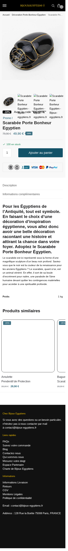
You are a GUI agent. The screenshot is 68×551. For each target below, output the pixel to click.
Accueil (6, 15)
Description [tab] (10, 185)
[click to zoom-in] (33, 49)
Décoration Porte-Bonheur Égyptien (29, 15)
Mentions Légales (13, 494)
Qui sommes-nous (13, 457)
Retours (7, 486)
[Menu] (8, 5)
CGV (5, 490)
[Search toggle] (53, 5)
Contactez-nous (12, 453)
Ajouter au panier (40, 152)
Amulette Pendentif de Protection (15, 379)
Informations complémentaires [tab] (21, 194)
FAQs (6, 441)
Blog (5, 449)
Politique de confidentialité (17, 498)
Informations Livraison (15, 482)
